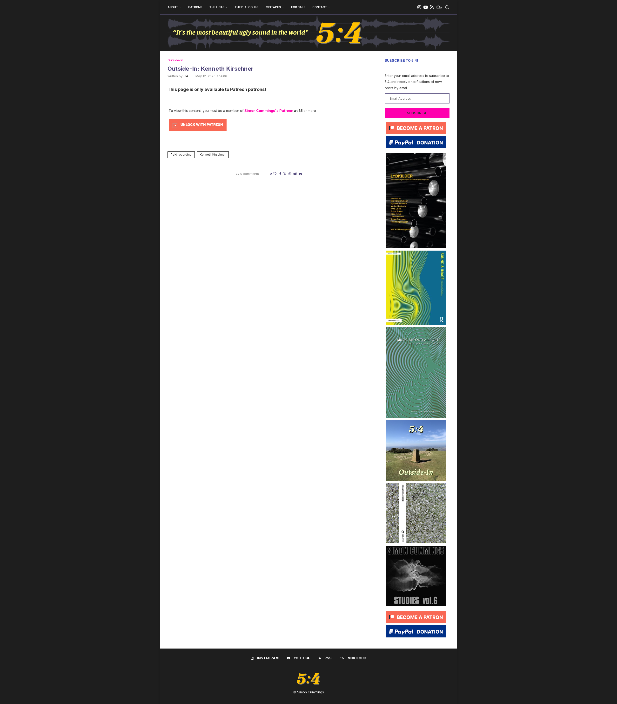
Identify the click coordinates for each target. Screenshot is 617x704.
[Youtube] (425, 7)
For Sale (298, 7)
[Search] (447, 7)
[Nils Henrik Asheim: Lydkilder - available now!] (416, 155)
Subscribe (417, 113)
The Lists (216, 7)
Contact (319, 7)
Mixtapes (273, 7)
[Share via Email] (300, 174)
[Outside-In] (416, 422)
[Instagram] (419, 7)
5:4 (185, 76)
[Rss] (432, 7)
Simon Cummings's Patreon (268, 111)
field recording (181, 154)
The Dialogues (246, 7)
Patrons (195, 7)
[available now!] (416, 252)
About (173, 7)
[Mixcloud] (439, 7)
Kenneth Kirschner (213, 154)
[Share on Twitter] (285, 174)
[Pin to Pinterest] (289, 174)
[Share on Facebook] (280, 174)
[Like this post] (274, 174)
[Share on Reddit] (295, 174)
